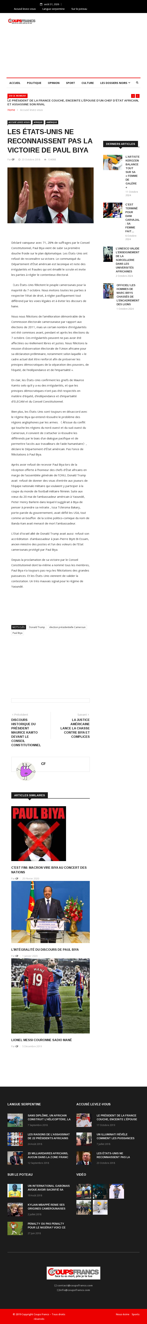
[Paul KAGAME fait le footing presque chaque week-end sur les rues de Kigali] (83, 1213)
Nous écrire (122, 1314)
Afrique (38, 122)
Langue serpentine (53, 9)
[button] (133, 96)
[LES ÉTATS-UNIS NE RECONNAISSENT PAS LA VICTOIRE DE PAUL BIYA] (85, 1158)
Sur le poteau (79, 9)
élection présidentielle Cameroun (67, 627)
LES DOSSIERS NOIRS (113, 83)
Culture (88, 83)
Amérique (52, 122)
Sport (70, 83)
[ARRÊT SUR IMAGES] (116, 1197)
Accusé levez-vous (25, 9)
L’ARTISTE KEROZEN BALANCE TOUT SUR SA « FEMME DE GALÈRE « (133, 172)
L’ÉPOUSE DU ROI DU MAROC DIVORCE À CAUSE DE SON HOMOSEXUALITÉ (81, 100)
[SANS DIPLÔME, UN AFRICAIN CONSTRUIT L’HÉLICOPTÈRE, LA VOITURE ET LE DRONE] (16, 1121)
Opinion (54, 83)
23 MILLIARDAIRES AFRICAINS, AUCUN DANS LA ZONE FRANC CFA (48, 1157)
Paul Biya (17, 633)
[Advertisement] (94, 44)
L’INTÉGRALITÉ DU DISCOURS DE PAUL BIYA (45, 949)
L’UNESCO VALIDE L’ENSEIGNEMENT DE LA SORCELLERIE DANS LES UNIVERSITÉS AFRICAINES (128, 260)
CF (13, 159)
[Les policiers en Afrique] (83, 1197)
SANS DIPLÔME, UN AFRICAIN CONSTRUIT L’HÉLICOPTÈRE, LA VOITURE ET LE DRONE (49, 1119)
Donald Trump (37, 627)
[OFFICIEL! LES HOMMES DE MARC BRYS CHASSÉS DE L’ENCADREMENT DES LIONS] (108, 291)
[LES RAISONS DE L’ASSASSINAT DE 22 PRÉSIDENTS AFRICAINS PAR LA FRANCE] (16, 1139)
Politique (34, 83)
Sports (136, 1314)
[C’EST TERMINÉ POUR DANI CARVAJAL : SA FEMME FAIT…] (112, 211)
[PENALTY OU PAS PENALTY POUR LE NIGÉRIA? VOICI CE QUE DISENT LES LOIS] (16, 1229)
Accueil (14, 83)
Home (11, 110)
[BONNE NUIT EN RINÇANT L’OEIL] (100, 1197)
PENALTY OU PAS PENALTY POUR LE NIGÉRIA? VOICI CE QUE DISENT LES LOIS (46, 1227)
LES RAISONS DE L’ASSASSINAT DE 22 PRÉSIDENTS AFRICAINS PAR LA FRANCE (49, 1138)
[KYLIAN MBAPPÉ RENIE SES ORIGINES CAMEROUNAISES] (16, 1210)
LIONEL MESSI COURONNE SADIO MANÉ (41, 1040)
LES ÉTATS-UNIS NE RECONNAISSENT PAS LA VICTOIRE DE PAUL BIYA (113, 1157)
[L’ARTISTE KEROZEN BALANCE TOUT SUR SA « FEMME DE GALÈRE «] (112, 163)
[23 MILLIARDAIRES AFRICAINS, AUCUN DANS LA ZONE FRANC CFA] (16, 1158)
